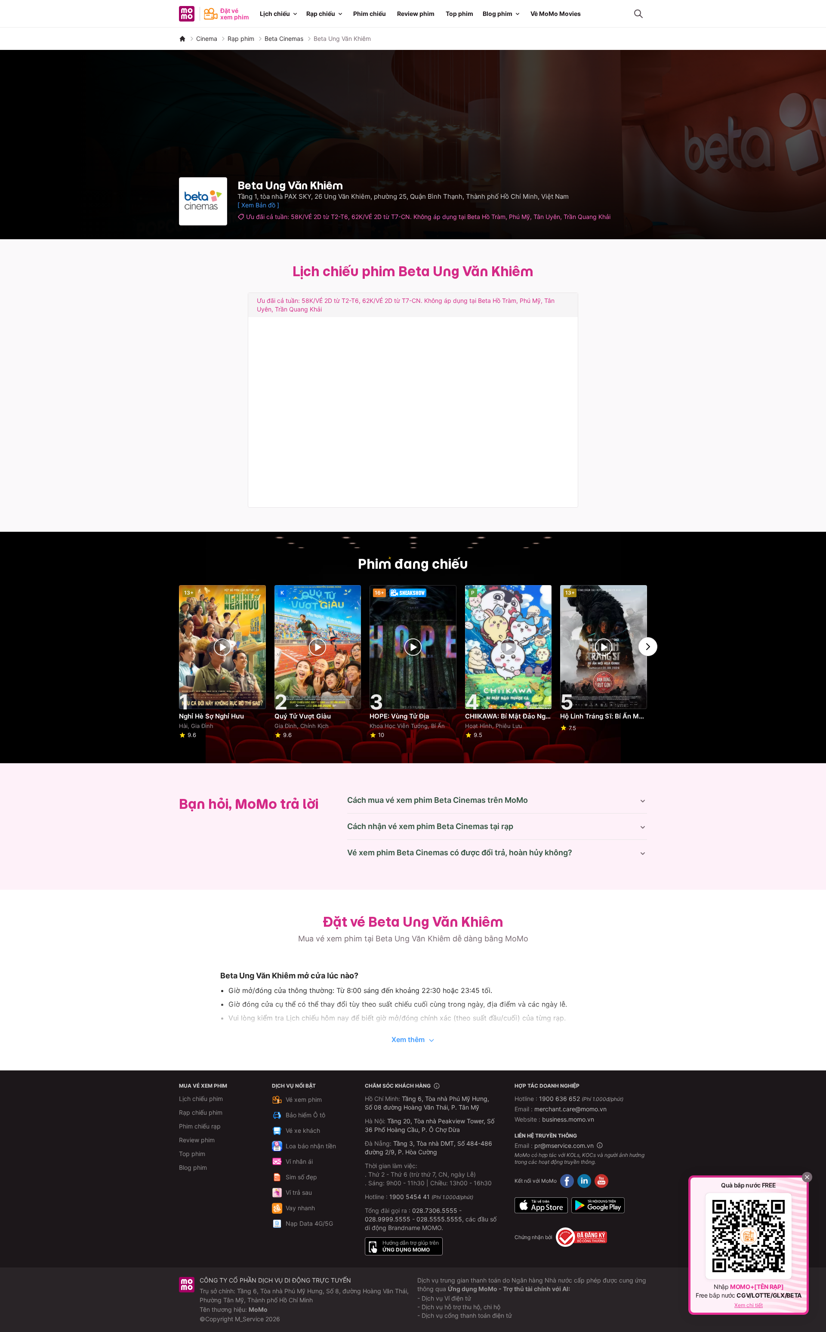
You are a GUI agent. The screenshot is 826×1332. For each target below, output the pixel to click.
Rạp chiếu (320, 13)
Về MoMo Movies (555, 13)
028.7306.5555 (434, 1210)
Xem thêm (408, 1039)
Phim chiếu (369, 13)
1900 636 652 (581, 1098)
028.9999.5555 (387, 1219)
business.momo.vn (568, 1119)
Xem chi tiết (748, 1305)
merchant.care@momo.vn (570, 1109)
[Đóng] (807, 1177)
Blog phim (497, 13)
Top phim (459, 13)
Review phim (416, 13)
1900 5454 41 (409, 1196)
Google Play (598, 1205)
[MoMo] (182, 38)
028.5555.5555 (439, 1219)
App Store (541, 1205)
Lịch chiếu (275, 13)
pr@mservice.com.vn (564, 1145)
